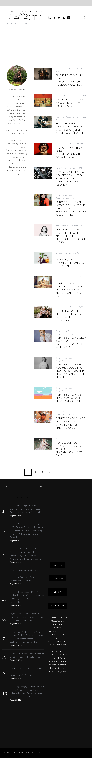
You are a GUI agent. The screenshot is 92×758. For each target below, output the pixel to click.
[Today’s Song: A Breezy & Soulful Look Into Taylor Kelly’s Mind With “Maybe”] (43, 336)
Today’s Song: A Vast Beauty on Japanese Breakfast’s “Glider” (69, 398)
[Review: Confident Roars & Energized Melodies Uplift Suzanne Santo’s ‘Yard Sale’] (43, 444)
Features (59, 96)
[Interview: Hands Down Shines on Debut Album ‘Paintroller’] (43, 258)
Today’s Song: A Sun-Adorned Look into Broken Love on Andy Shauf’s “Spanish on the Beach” (71, 371)
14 (57, 472)
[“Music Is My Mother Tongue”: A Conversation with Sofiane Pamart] (43, 149)
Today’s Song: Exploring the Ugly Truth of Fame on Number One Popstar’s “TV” (70, 289)
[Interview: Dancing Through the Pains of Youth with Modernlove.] (43, 312)
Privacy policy (57, 592)
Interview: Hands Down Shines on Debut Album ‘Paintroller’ (71, 263)
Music (66, 69)
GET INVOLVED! (57, 606)
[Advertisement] (46, 47)
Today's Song (73, 277)
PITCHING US (57, 578)
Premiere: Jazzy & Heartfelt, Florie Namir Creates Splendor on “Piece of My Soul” (71, 236)
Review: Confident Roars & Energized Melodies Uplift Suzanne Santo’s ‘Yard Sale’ (71, 449)
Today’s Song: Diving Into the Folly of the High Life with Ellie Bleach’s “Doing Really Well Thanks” (71, 208)
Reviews (71, 69)
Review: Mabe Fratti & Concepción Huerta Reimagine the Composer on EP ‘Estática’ (70, 178)
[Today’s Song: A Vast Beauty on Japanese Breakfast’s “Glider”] (43, 393)
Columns (59, 196)
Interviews (59, 69)
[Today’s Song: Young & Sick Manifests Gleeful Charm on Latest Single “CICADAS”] (43, 417)
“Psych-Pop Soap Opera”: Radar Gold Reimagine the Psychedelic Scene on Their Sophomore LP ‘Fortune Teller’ (27, 617)
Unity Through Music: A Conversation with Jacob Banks (70, 103)
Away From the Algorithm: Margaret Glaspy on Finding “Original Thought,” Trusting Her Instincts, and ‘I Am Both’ (25, 509)
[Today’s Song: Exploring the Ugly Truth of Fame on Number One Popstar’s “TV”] (43, 282)
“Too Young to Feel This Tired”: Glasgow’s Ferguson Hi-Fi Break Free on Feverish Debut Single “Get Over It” (26, 672)
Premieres (75, 117)
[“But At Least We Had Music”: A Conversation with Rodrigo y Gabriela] (43, 74)
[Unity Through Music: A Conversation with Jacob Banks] (43, 100)
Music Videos (66, 117)
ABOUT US (57, 565)
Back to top (82, 753)
